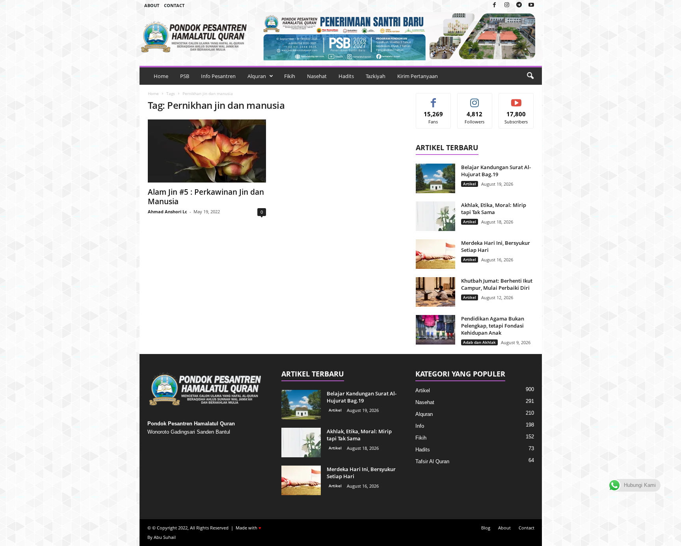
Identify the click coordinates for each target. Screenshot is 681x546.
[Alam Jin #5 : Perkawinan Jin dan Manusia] (207, 151)
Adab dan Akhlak (479, 342)
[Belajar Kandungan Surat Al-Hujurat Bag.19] (435, 178)
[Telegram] (519, 5)
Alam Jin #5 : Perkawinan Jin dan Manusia (206, 197)
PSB (184, 76)
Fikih (289, 76)
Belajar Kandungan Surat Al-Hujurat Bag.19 (496, 171)
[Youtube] (531, 5)
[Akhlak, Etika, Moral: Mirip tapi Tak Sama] (435, 216)
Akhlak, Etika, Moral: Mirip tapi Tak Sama (493, 208)
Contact (174, 5)
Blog (485, 528)
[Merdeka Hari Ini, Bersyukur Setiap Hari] (435, 254)
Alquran (256, 76)
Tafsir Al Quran (432, 461)
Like (433, 99)
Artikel (469, 183)
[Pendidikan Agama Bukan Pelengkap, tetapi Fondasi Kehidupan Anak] (435, 330)
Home (161, 76)
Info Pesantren (218, 76)
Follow (474, 99)
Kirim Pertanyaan (417, 76)
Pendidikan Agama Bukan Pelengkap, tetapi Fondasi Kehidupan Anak (492, 325)
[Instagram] (507, 5)
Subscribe (516, 99)
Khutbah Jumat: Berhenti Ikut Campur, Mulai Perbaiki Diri (496, 284)
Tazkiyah (375, 76)
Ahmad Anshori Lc (167, 211)
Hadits (346, 76)
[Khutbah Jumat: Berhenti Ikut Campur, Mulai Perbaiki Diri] (435, 292)
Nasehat (317, 76)
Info (419, 426)
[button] (530, 76)
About (151, 5)
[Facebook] (494, 5)
